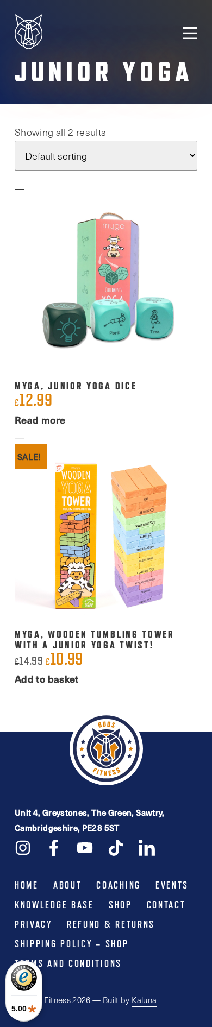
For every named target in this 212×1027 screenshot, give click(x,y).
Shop (120, 904)
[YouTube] (85, 847)
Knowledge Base (54, 904)
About (67, 885)
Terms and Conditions (68, 963)
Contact (166, 904)
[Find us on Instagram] (23, 847)
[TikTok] (116, 847)
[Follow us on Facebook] (54, 847)
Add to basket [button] (47, 678)
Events (172, 885)
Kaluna (144, 999)
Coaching (118, 885)
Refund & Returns (111, 924)
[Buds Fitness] (28, 33)
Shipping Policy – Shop (71, 943)
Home (27, 885)
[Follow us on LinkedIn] (147, 847)
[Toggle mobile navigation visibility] (190, 32)
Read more (40, 419)
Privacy (33, 924)
